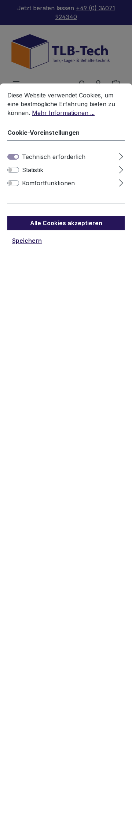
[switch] (13, 170)
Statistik (32, 170)
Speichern (27, 240)
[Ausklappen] (121, 155)
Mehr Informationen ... (63, 112)
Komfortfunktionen (48, 183)
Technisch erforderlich (53, 156)
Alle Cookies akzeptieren (66, 223)
